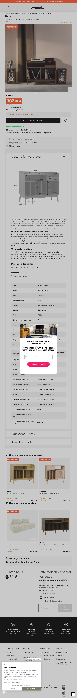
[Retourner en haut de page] (73, 694)
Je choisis (12, 688)
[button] (4, 692)
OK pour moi (31, 688)
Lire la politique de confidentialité (12, 682)
